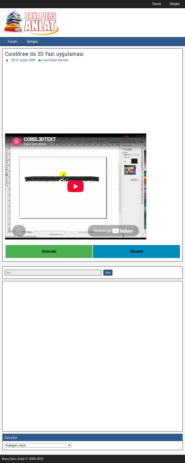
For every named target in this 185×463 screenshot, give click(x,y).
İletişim (175, 4)
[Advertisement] (92, 98)
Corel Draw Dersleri (55, 60)
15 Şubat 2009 (25, 60)
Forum (156, 4)
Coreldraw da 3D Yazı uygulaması (44, 54)
